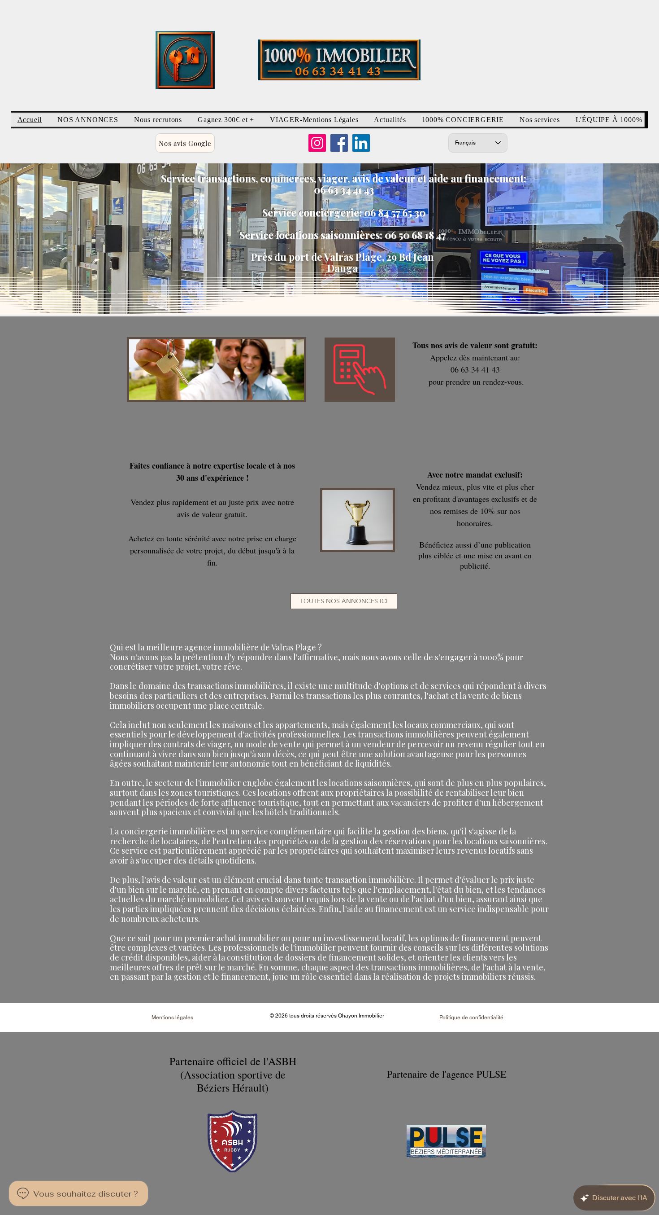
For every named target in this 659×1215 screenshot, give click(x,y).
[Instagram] (317, 143)
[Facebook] (339, 143)
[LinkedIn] (361, 143)
